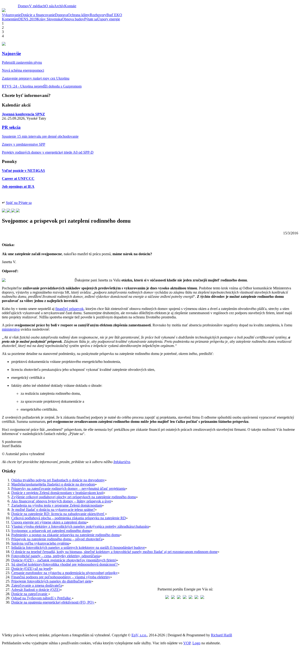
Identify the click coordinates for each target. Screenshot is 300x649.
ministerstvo (11, 329)
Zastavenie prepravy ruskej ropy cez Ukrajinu (35, 78)
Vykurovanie (11, 15)
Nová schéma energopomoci (23, 70)
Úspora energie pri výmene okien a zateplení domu (48, 522)
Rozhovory (98, 15)
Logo (196, 643)
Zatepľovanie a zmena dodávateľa (36, 585)
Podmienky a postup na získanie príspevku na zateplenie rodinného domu (65, 535)
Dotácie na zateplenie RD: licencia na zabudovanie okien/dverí (58, 514)
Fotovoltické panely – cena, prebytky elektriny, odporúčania (55, 556)
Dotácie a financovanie (38, 15)
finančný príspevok (69, 309)
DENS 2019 (27, 19)
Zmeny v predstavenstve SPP (23, 144)
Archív (59, 6)
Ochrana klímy (79, 15)
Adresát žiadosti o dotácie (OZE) (35, 590)
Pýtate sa (90, 19)
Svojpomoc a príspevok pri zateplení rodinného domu (50, 531)
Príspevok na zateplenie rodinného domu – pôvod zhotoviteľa (56, 539)
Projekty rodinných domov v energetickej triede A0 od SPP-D (48, 152)
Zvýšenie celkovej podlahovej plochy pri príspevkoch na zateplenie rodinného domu (73, 497)
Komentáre (10, 19)
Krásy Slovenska (49, 19)
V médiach (37, 6)
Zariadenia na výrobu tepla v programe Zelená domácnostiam (56, 505)
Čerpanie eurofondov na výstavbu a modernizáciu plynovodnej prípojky (64, 573)
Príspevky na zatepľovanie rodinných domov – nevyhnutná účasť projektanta (68, 488)
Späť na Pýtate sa (19, 203)
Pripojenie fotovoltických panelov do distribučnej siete (51, 581)
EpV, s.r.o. (139, 635)
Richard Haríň (221, 635)
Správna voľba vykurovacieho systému (40, 543)
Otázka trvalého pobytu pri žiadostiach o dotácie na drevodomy (58, 480)
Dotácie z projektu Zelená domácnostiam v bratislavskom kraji (57, 493)
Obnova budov (73, 19)
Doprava (61, 15)
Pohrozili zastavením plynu (22, 62)
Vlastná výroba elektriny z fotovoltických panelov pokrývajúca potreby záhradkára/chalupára (80, 526)
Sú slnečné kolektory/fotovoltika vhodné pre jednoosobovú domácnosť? (64, 564)
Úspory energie (108, 19)
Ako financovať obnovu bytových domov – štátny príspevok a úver (61, 501)
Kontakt (70, 6)
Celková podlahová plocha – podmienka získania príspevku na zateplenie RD (68, 518)
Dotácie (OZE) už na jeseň (31, 569)
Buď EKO (114, 15)
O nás (49, 6)
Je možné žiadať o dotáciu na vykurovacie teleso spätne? (53, 510)
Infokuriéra (121, 462)
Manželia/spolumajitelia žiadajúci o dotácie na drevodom (53, 484)
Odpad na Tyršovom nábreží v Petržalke (41, 598)
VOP (187, 643)
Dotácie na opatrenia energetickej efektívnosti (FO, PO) (52, 602)
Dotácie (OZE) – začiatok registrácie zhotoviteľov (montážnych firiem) (63, 560)
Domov (23, 6)
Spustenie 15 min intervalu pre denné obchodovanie (40, 136)
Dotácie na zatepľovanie (29, 594)
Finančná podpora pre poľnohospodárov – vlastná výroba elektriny (60, 577)
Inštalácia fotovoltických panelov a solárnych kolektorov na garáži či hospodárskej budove (78, 547)
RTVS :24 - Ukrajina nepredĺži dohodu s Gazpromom (42, 86)
